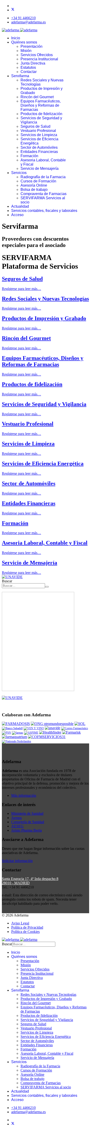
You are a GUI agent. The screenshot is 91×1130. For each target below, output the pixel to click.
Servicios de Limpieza (39, 135)
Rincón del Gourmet (37, 97)
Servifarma (20, 76)
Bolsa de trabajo (34, 190)
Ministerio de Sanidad (27, 813)
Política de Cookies (25, 932)
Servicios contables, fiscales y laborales (44, 211)
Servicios (19, 173)
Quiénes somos (24, 42)
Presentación (31, 46)
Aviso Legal (20, 923)
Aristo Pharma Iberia (26, 830)
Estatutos (28, 67)
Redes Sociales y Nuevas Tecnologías (45, 299)
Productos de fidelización (41, 114)
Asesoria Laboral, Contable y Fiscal (45, 543)
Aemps (16, 818)
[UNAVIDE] (12, 577)
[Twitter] (12, 10)
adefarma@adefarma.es (28, 22)
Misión (26, 51)
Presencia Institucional (39, 59)
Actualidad (20, 206)
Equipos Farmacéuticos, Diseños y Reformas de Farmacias (41, 105)
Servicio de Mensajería (40, 168)
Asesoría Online (34, 185)
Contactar (29, 72)
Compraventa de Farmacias (43, 194)
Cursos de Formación (38, 181)
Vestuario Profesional (38, 131)
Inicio (15, 38)
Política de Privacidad (27, 927)
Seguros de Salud (35, 126)
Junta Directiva (33, 63)
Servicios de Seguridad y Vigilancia (44, 404)
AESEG (17, 826)
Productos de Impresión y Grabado (44, 318)
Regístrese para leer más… (21, 289)
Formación (29, 156)
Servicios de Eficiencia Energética (43, 463)
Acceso (17, 215)
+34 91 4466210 (23, 18)
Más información (23, 795)
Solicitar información (17, 861)
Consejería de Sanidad (27, 822)
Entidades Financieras (39, 152)
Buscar (7, 581)
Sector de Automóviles (39, 147)
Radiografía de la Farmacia (43, 177)
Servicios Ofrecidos (37, 55)
